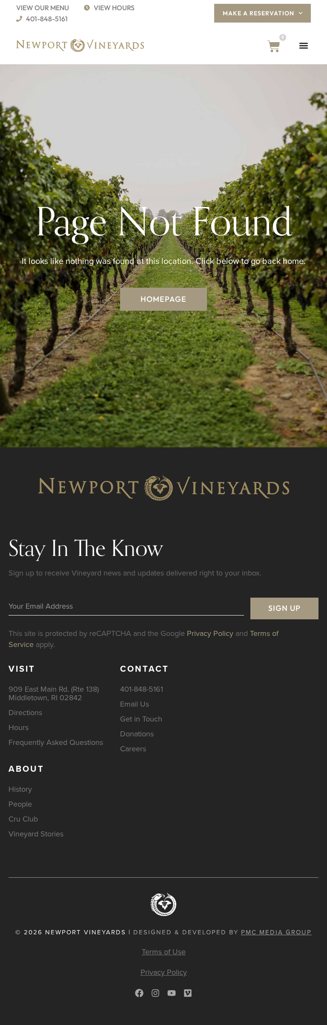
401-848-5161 (141, 689)
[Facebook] (139, 993)
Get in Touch (141, 718)
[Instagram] (155, 993)
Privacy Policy (210, 633)
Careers (133, 748)
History (20, 789)
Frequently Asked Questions (56, 742)
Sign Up (284, 608)
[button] (304, 45)
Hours (19, 727)
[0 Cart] (273, 46)
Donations (137, 733)
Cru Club (23, 818)
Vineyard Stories (36, 833)
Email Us (134, 704)
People (20, 804)
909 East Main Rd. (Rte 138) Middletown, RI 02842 (54, 693)
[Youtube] (171, 993)
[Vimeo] (188, 993)
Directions (25, 712)
